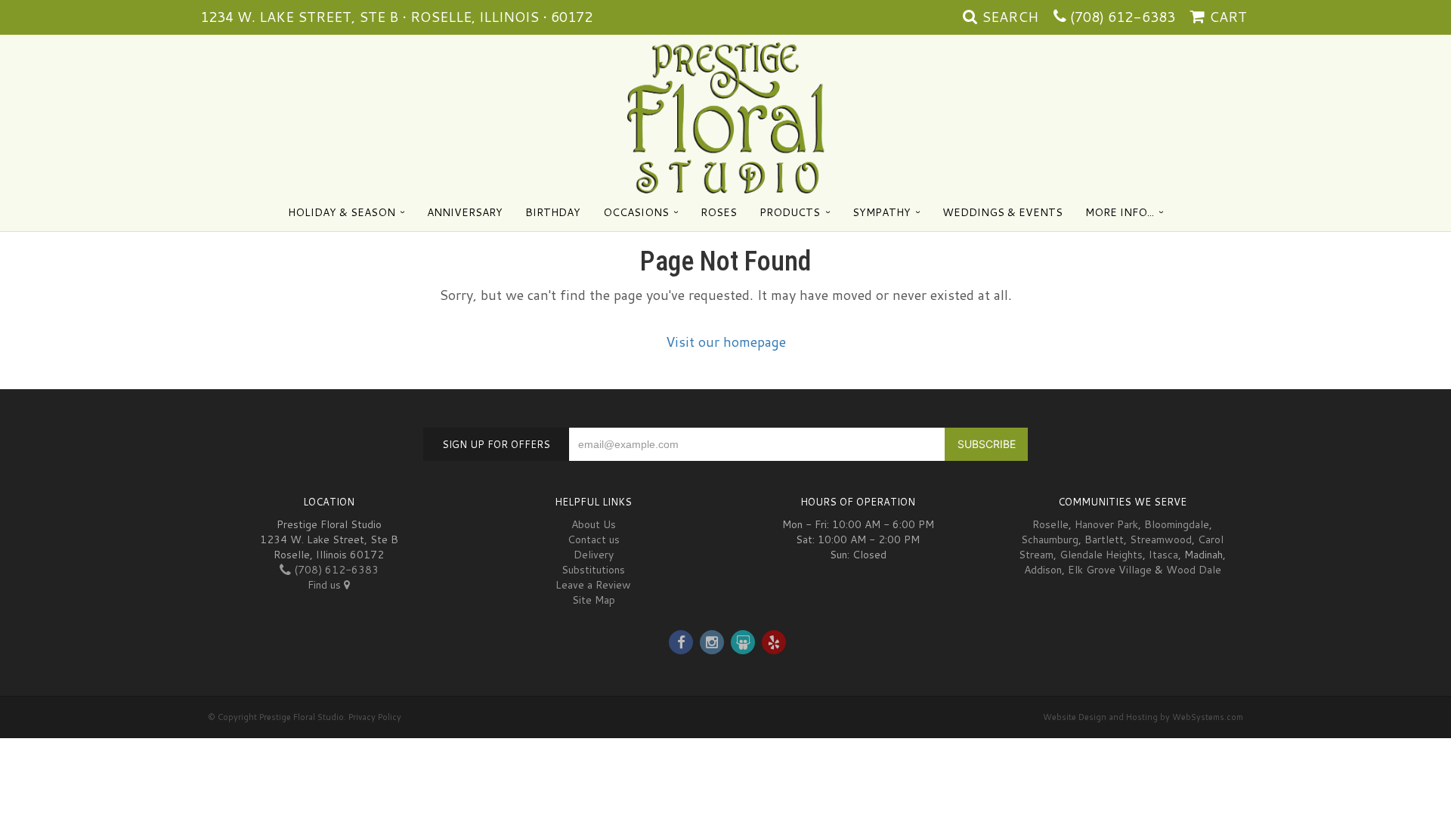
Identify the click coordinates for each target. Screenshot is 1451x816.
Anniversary (465, 212)
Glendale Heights (1101, 554)
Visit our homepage (726, 341)
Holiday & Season (341, 212)
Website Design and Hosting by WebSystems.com (1143, 717)
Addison (1043, 569)
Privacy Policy (374, 717)
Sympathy (881, 212)
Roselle (1050, 524)
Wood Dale (1193, 569)
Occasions (636, 212)
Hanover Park (1106, 524)
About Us (593, 524)
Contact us (594, 539)
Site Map (593, 599)
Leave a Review (593, 584)
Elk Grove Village (1110, 569)
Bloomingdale (1176, 524)
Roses (719, 212)
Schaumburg (1049, 539)
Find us (326, 584)
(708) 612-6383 (1122, 16)
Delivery (594, 554)
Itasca (1163, 554)
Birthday (552, 212)
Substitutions (593, 569)
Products (790, 212)
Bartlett (1104, 539)
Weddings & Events (1002, 212)
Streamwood (1161, 539)
